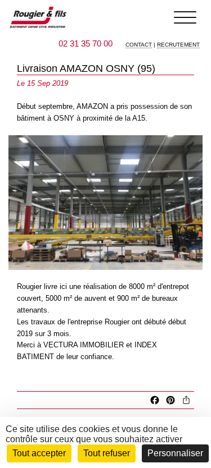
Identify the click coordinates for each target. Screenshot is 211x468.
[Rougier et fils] (38, 17)
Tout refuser (106, 453)
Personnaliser (175, 453)
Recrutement (178, 45)
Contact (138, 45)
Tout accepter (39, 453)
